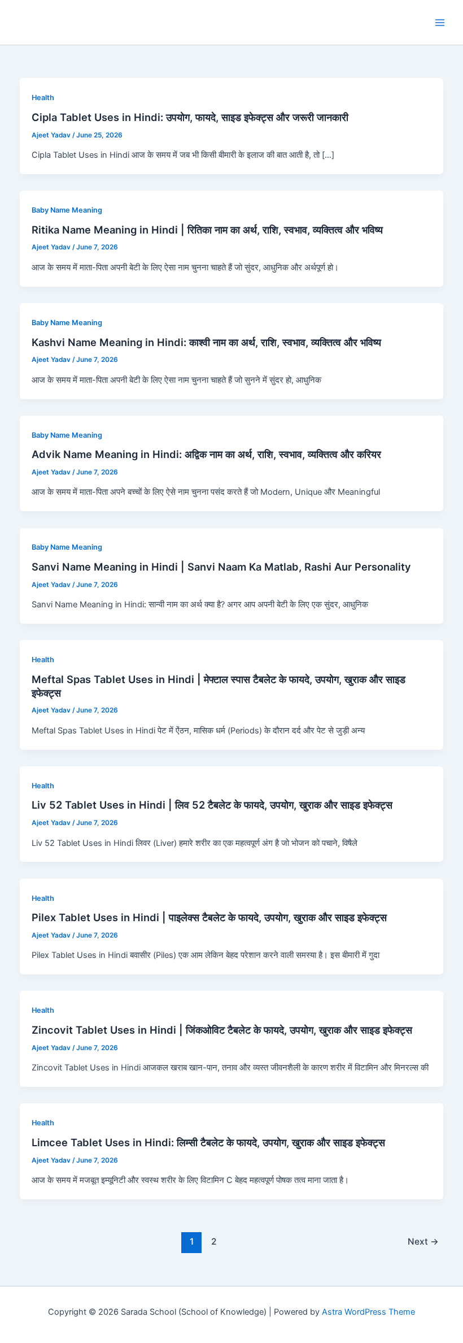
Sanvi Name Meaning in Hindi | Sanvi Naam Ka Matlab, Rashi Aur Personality (221, 566)
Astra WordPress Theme (368, 1312)
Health (43, 97)
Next (423, 1241)
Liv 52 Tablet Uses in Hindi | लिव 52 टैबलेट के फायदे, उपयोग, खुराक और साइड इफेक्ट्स (212, 804)
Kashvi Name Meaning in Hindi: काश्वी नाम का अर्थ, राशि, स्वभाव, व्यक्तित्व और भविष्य (206, 342)
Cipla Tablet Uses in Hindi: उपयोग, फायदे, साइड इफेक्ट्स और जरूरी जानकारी (190, 117)
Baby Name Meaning (67, 210)
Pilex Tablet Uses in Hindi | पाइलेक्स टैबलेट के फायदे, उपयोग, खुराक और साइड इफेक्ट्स (209, 917)
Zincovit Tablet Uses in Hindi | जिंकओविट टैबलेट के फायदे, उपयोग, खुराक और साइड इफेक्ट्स (222, 1030)
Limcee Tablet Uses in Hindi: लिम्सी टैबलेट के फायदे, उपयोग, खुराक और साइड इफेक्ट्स (208, 1142)
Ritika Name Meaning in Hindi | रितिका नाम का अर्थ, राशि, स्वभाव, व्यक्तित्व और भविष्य (207, 229)
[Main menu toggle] (440, 22)
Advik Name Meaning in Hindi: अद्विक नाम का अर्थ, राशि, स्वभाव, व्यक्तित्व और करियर (206, 454)
